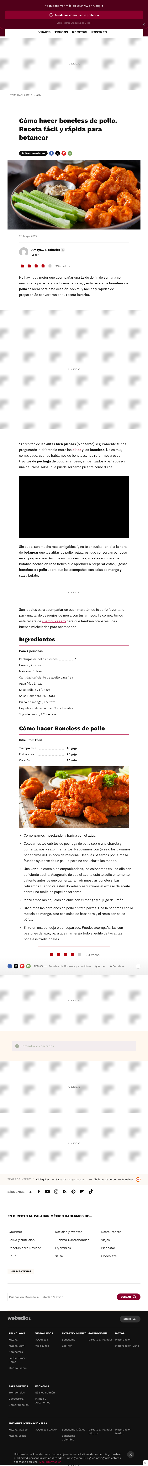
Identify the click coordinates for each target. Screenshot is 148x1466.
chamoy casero (54, 621)
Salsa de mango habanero (72, 1179)
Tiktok (91, 1191)
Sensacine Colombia (68, 1437)
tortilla (37, 95)
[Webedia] (19, 1318)
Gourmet (15, 1232)
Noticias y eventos (68, 1232)
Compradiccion (19, 1404)
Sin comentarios (35, 153)
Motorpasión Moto (127, 1345)
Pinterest (73, 1191)
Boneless (118, 966)
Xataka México (18, 1429)
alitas (76, 449)
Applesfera (16, 1351)
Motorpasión (123, 1339)
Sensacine (68, 1339)
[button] (47, 250)
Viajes (44, 32)
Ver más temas (21, 1271)
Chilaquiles (43, 1179)
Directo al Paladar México (100, 1431)
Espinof (67, 1345)
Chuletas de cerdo (105, 1179)
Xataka (13, 1339)
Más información (50, 1461)
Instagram (56, 1191)
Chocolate (109, 1256)
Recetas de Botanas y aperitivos (70, 966)
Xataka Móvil (17, 1345)
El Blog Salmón (45, 1392)
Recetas (79, 32)
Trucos (61, 32)
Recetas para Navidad (25, 1248)
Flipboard (63, 153)
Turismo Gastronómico (72, 1240)
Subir (127, 1318)
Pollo (12, 1256)
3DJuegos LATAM (46, 1429)
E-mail (70, 153)
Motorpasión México (123, 1431)
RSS (65, 1191)
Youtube (47, 1191)
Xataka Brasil (17, 1435)
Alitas (101, 966)
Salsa (59, 1256)
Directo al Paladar (100, 1339)
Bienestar (108, 1248)
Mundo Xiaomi (18, 1367)
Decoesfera (16, 1398)
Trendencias (17, 1392)
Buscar (126, 1296)
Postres (99, 32)
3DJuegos (41, 1339)
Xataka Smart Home (18, 1359)
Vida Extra (42, 1345)
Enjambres (63, 1248)
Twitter (57, 153)
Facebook (51, 153)
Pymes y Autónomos (42, 1400)
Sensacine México (73, 1429)
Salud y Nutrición (22, 1240)
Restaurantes (111, 1232)
